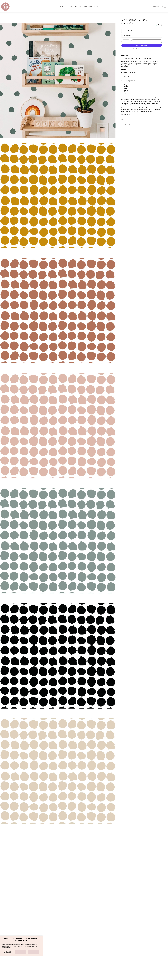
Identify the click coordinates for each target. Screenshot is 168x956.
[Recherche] (161, 6)
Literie (61, 6)
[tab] (141, 87)
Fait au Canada (88, 6)
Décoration (69, 6)
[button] (141, 25)
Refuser (33, 952)
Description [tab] (125, 55)
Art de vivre (78, 6)
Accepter (20, 952)
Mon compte (156, 6)
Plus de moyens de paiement (141, 48)
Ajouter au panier (147, 41)
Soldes (96, 6)
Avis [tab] (122, 119)
